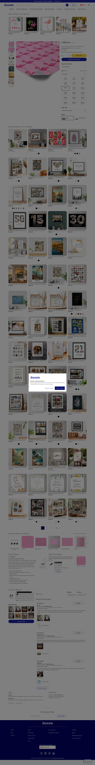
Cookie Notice (47, 382)
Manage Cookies (49, 388)
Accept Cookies (60, 388)
